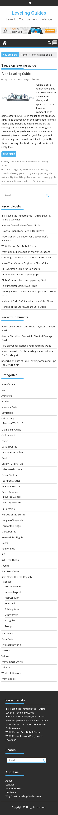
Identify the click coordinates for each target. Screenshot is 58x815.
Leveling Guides (29, 13)
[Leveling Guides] (4, 42)
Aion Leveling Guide (16, 74)
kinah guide (36, 177)
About (8, 780)
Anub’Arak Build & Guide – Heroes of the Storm (27, 301)
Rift (3, 554)
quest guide (23, 181)
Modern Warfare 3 (13, 423)
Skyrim (5, 565)
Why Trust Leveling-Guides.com (23, 796)
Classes (7, 581)
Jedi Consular (12, 597)
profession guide (9, 181)
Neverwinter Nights (12, 537)
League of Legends (12, 520)
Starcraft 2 (7, 633)
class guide (30, 173)
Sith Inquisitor (12, 609)
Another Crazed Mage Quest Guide (20, 225)
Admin (4, 326)
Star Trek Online (10, 571)
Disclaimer (11, 792)
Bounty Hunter (13, 586)
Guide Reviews (32, 161)
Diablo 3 (5, 458)
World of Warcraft (11, 673)
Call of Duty (7, 418)
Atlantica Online (9, 407)
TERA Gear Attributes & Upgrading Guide (24, 280)
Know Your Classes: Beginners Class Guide (25, 263)
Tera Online (7, 639)
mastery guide (49, 177)
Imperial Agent (13, 592)
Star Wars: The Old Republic (16, 577)
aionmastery (41, 169)
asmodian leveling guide (12, 173)
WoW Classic (8, 678)
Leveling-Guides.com (29, 79)
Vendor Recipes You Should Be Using (30, 345)
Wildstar (6, 667)
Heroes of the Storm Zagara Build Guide (23, 306)
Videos (5, 656)
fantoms (5, 177)
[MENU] (54, 42)
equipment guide (44, 173)
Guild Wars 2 (8, 508)
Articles (5, 401)
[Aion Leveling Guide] (18, 84)
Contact (9, 784)
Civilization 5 (8, 435)
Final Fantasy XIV (10, 486)
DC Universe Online (12, 452)
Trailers (5, 650)
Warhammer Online (12, 661)
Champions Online (11, 429)
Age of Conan (8, 384)
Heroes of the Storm (13, 514)
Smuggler (10, 620)
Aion (6, 161)
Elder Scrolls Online (12, 469)
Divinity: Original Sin (12, 463)
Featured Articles (17, 161)
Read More (9, 154)
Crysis (4, 441)
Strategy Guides (12, 502)
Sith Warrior (11, 614)
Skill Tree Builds (10, 559)
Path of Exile (8, 548)
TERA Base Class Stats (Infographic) (21, 274)
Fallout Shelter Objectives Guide (19, 285)
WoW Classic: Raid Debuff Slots (18, 246)
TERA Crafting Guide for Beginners (20, 268)
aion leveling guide (12, 169)
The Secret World (11, 644)
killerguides (24, 177)
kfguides (14, 177)
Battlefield (7, 412)
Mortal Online (8, 531)
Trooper (9, 626)
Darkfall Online (9, 446)
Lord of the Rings (11, 525)
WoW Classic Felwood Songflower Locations (25, 251)
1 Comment (41, 181)
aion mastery (29, 169)
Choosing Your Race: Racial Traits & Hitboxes (26, 257)
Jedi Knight (10, 603)
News (4, 542)
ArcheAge (6, 395)
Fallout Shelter (9, 475)
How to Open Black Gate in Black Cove (22, 230)
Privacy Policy (13, 788)
